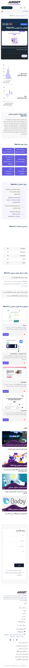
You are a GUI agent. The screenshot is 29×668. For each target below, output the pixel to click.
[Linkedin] (16, 640)
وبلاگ (24, 611)
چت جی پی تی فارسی (23, 648)
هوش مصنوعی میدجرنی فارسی (21, 656)
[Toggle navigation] (5, 11)
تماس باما (24, 619)
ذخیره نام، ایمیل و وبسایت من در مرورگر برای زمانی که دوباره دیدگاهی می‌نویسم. (13, 573)
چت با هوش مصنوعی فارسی (22, 646)
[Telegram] (10, 640)
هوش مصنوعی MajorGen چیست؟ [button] (19, 277)
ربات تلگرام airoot (22, 622)
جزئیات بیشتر (5, 334)
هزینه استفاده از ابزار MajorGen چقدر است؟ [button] (17, 296)
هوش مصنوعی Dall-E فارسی (22, 659)
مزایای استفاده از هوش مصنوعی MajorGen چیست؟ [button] (15, 292)
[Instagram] (13, 640)
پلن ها (24, 613)
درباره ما (24, 616)
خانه (26, 15)
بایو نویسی (24, 56)
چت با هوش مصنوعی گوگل (22, 651)
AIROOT (10, 665)
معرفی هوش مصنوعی (19, 15)
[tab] (14, 277)
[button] (24, 7)
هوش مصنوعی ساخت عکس (22, 654)
